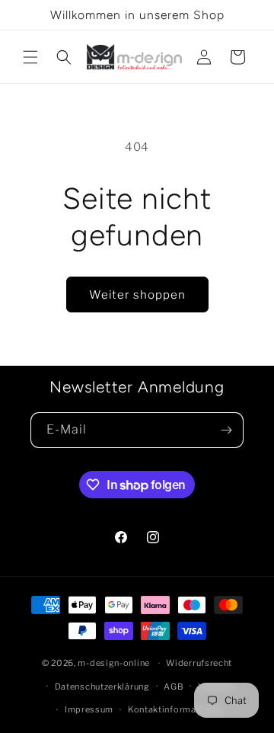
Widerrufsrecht (199, 663)
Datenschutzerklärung (102, 686)
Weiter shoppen (137, 295)
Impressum (89, 709)
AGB (173, 686)
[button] (30, 57)
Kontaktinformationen (176, 709)
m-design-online (114, 663)
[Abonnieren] (226, 430)
